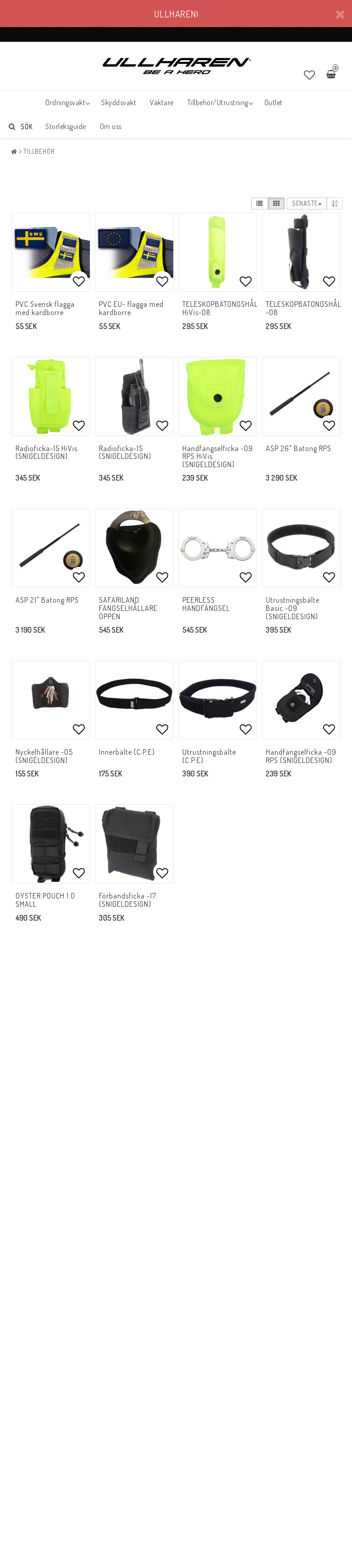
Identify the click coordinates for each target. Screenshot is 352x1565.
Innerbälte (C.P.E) (127, 752)
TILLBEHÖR (39, 151)
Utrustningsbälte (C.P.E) (209, 756)
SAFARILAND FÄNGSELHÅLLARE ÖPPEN (128, 608)
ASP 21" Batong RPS (47, 600)
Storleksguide (65, 126)
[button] (309, 74)
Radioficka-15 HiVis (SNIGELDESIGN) (46, 452)
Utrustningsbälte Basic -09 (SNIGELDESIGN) (292, 608)
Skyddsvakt (118, 102)
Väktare (162, 102)
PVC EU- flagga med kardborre (131, 308)
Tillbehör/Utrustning (217, 102)
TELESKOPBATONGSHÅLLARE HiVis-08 (228, 308)
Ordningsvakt (65, 102)
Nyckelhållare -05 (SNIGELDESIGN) (44, 756)
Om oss (111, 126)
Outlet (273, 102)
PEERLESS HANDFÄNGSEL (206, 604)
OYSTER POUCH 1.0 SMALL (45, 900)
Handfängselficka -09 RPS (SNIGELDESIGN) (301, 756)
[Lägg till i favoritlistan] (50, 252)
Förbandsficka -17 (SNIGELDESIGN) (127, 900)
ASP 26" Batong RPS (298, 448)
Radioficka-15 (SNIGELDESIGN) (125, 452)
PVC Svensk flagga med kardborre (45, 308)
